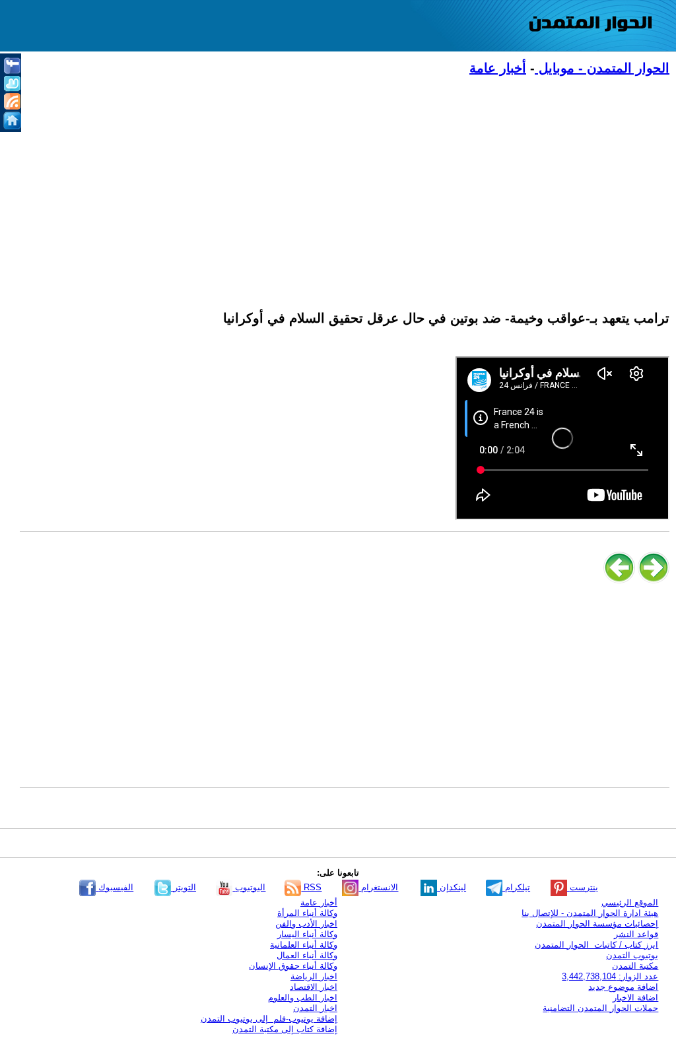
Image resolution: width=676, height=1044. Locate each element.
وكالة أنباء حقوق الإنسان (293, 966)
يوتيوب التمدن (632, 955)
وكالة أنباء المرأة (307, 913)
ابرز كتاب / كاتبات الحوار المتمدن (596, 945)
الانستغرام (378, 887)
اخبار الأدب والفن (306, 924)
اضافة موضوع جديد (623, 987)
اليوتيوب (248, 887)
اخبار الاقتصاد (313, 987)
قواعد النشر (636, 934)
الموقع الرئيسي (629, 902)
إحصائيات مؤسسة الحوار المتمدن (597, 924)
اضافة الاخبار (635, 997)
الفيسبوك (114, 887)
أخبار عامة (497, 68)
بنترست (582, 887)
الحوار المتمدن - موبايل (602, 68)
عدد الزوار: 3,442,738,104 (610, 976)
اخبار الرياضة (313, 976)
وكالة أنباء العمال (307, 955)
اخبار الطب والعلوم (302, 997)
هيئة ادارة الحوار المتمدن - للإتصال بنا (590, 913)
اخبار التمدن (315, 1008)
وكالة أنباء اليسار (307, 934)
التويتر (183, 887)
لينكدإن (451, 887)
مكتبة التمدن (635, 966)
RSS (311, 887)
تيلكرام (516, 887)
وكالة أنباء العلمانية (303, 945)
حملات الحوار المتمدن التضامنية (600, 1008)
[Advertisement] (344, 185)
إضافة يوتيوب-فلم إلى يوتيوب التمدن (269, 1019)
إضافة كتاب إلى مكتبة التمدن (284, 1029)
